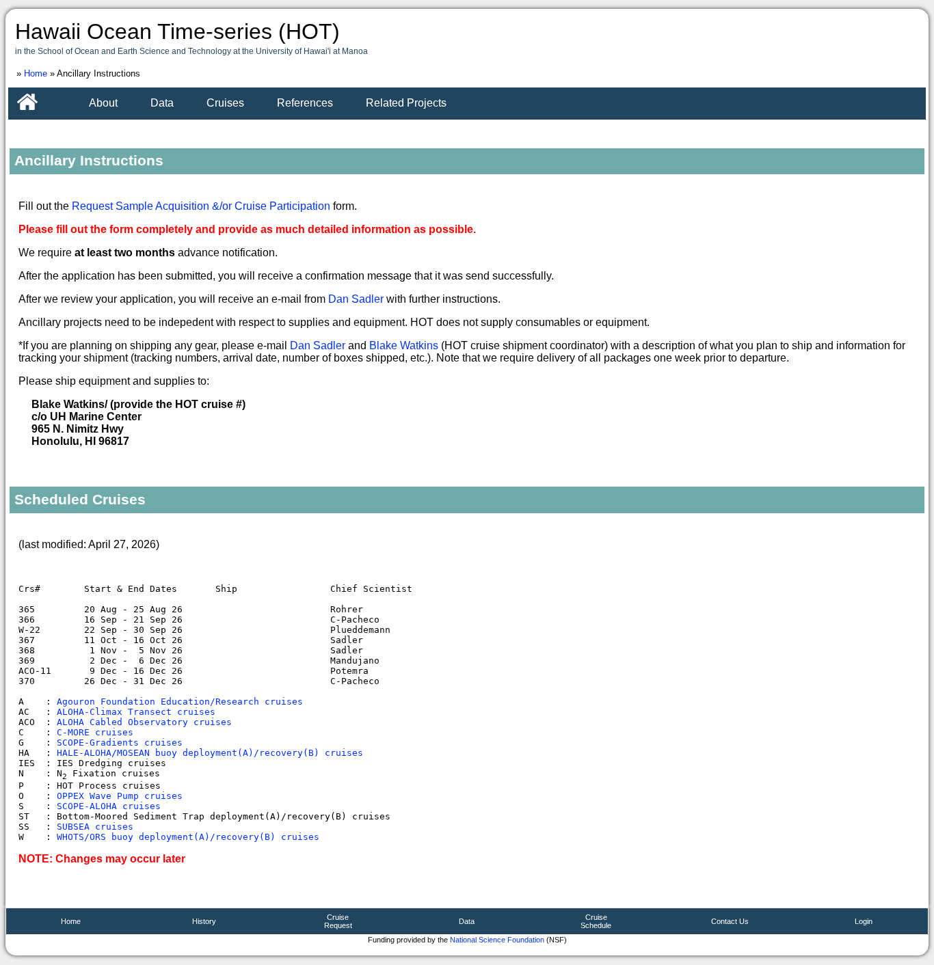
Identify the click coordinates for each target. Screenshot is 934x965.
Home (35, 73)
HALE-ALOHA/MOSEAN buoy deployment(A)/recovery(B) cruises (210, 753)
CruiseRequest (338, 921)
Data (162, 103)
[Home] (27, 108)
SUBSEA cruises (95, 826)
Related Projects (406, 103)
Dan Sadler (356, 299)
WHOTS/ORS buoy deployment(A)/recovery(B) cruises (188, 837)
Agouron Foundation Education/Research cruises (180, 701)
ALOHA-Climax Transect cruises (136, 712)
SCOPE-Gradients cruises (120, 742)
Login (863, 921)
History (204, 921)
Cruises (225, 103)
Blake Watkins (403, 345)
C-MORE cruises (95, 732)
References (305, 103)
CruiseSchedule (596, 921)
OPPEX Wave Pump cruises (120, 796)
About (103, 103)
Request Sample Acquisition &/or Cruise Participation (201, 206)
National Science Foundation (497, 940)
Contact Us (730, 921)
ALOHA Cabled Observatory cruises (144, 722)
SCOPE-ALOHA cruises (109, 806)
